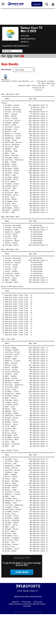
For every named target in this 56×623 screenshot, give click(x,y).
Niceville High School (28, 39)
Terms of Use (38, 602)
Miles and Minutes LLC (21, 46)
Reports (18, 56)
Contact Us (15, 602)
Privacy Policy (26, 602)
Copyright (26, 591)
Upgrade (37, 4)
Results (9, 56)
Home (3, 56)
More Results (6, 69)
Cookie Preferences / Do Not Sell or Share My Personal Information (27, 605)
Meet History (7, 51)
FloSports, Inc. (34, 591)
